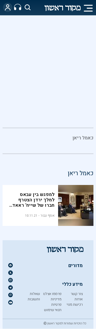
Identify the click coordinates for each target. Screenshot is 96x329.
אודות (78, 299)
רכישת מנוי (75, 304)
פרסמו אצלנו (52, 294)
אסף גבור (47, 215)
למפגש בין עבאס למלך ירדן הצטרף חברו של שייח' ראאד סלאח (33, 202)
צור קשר (77, 294)
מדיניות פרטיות (56, 302)
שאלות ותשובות (34, 296)
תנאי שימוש (52, 310)
